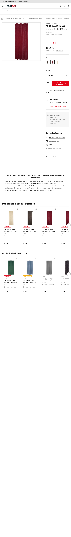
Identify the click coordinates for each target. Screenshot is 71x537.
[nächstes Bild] (69, 225)
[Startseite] (2, 19)
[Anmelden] (60, 5)
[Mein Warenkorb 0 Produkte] (68, 5)
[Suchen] (4, 10)
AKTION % (49, 43)
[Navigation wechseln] (3, 5)
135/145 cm (51, 75)
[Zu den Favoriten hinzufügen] (48, 83)
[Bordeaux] (52, 62)
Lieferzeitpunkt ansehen (58, 106)
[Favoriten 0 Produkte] (64, 5)
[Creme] (57, 62)
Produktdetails (51, 157)
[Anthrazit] (48, 62)
